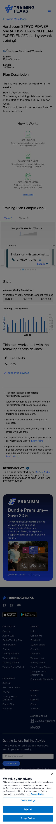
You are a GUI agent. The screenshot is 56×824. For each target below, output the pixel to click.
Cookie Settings (28, 800)
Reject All (28, 809)
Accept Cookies (28, 818)
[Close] (52, 773)
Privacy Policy (37, 794)
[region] (28, 796)
